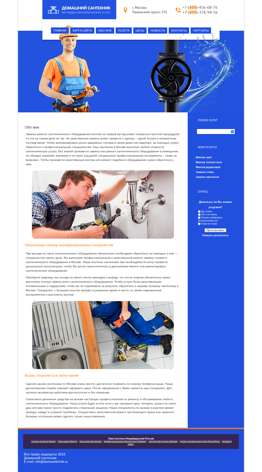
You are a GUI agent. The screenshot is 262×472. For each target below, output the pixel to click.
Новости (157, 30)
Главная (59, 30)
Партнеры (201, 30)
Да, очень (206, 211)
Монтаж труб (203, 157)
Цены (140, 30)
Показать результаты (215, 235)
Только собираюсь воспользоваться (210, 219)
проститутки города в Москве (163, 441)
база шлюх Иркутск (67, 441)
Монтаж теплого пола (209, 162)
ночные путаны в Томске (43, 441)
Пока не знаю (209, 223)
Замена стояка (205, 172)
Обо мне (105, 30)
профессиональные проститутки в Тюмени (125, 441)
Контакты (179, 30)
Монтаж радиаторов (208, 167)
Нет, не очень (209, 214)
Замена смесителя (207, 177)
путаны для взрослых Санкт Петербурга (200, 441)
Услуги (123, 30)
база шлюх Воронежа (90, 441)
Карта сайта (82, 30)
